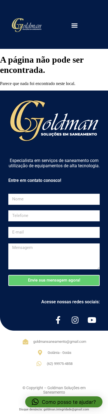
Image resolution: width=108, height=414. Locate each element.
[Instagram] (75, 320)
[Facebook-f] (58, 320)
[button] (74, 25)
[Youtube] (92, 320)
